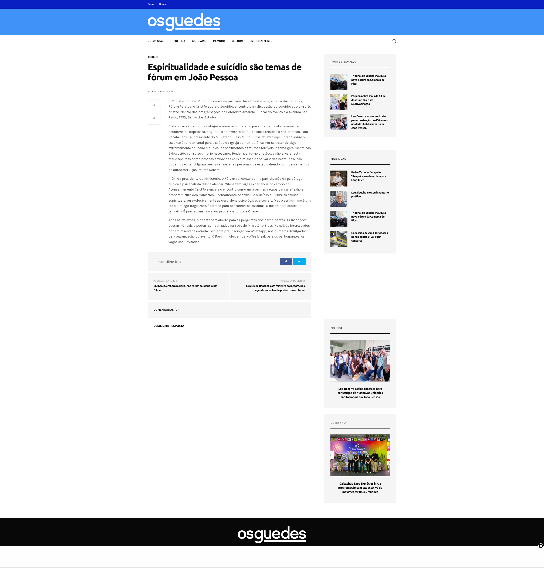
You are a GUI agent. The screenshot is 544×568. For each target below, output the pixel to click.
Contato (163, 4)
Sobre (151, 4)
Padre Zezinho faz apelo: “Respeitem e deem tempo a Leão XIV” (368, 176)
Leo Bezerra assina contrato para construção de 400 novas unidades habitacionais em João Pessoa (360, 393)
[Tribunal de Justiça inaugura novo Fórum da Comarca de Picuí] (338, 82)
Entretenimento (261, 41)
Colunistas (156, 41)
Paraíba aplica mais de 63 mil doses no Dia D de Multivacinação (368, 100)
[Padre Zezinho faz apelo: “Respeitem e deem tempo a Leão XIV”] (338, 178)
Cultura (238, 41)
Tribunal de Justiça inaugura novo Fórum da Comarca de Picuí (368, 79)
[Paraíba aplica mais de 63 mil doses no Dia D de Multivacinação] (338, 102)
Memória (219, 41)
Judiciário (199, 41)
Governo (153, 57)
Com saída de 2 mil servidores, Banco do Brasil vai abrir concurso (369, 237)
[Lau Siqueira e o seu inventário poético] (338, 199)
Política (179, 41)
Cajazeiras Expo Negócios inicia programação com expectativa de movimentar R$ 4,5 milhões (360, 488)
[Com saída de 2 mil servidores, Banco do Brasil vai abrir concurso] (338, 239)
